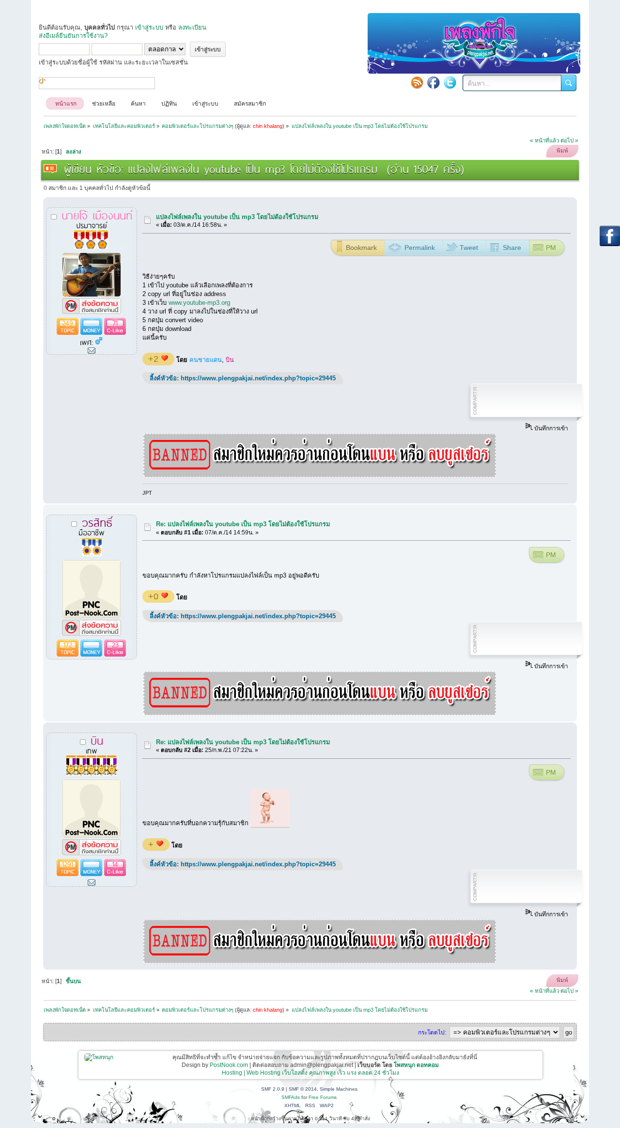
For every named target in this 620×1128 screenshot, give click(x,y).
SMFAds (290, 1097)
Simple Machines (338, 1089)
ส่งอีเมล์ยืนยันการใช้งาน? (73, 35)
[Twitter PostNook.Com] (450, 82)
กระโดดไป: (432, 1032)
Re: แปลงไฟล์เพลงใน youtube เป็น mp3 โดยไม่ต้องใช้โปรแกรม (243, 524)
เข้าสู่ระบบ (149, 27)
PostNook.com (229, 1065)
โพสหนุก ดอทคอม (416, 1065)
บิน (230, 359)
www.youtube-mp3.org (199, 302)
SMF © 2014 (303, 1089)
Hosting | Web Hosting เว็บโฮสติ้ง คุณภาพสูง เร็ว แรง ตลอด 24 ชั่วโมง (310, 1072)
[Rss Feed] (417, 82)
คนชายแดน (205, 359)
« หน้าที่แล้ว (544, 140)
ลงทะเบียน (192, 27)
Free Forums (323, 1097)
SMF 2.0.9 (272, 1089)
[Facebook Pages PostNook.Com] (433, 82)
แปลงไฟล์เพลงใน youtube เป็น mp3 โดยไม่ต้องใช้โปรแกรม (237, 216)
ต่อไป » (569, 140)
